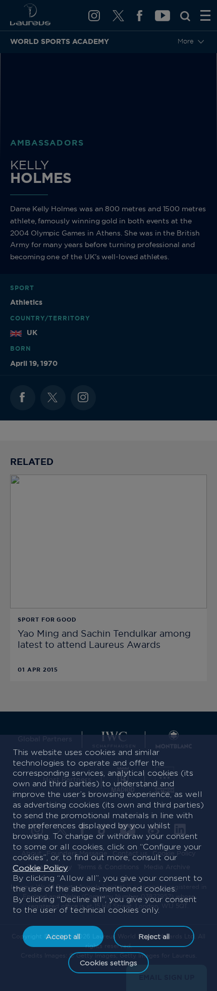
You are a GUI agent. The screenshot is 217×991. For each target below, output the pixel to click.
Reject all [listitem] (154, 936)
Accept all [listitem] (63, 936)
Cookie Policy (40, 868)
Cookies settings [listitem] (108, 962)
